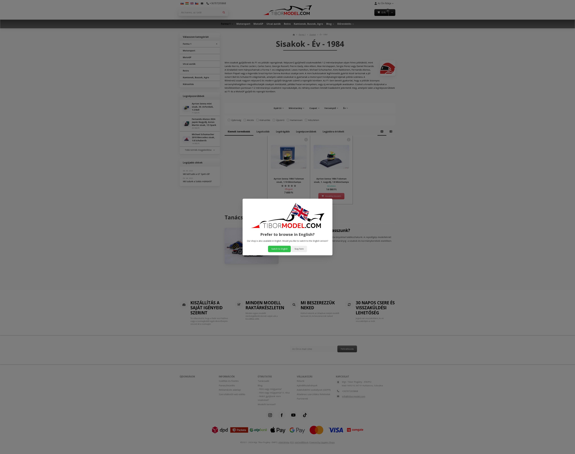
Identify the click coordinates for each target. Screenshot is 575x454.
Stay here (299, 248)
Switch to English (279, 248)
